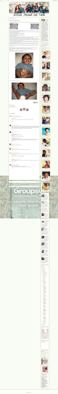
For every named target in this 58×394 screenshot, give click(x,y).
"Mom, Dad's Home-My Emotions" (44, 318)
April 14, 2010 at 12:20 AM (18, 159)
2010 (43, 271)
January (44, 322)
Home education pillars (44, 338)
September (44, 275)
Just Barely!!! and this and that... (45, 300)
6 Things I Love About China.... (46, 202)
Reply (12, 129)
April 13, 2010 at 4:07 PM (17, 115)
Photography (43, 332)
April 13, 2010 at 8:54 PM (16, 148)
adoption (43, 330)
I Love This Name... (44, 308)
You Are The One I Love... (44, 294)
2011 (43, 270)
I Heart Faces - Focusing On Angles (46, 221)
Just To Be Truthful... (46, 195)
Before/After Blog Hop (44, 282)
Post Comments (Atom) (26, 184)
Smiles (44, 283)
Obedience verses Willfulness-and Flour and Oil (46, 229)
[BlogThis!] (12, 106)
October (44, 274)
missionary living (44, 335)
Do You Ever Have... (44, 285)
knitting (47, 338)
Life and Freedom (44, 316)
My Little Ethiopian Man (46, 243)
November (44, 273)
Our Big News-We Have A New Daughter (46, 251)
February (44, 321)
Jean (12, 131)
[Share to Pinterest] (14, 106)
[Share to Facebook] (13, 106)
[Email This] (11, 106)
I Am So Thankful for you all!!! (44, 291)
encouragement (45, 337)
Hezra (12, 148)
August (44, 276)
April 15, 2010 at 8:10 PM (16, 164)
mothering (43, 331)
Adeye (12, 152)
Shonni (47, 19)
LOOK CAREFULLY (46, 213)
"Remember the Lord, (44, 301)
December (44, 272)
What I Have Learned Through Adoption (44, 287)
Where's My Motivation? (44, 303)
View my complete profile (45, 42)
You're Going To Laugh (46, 258)
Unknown (12, 115)
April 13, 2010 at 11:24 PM (16, 152)
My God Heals (44, 289)
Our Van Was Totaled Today (46, 236)
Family (43, 329)
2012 (43, 269)
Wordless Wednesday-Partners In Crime (45, 310)
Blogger (30, 392)
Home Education (44, 336)
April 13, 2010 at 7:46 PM (16, 131)
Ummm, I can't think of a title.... (45, 296)
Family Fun (45, 334)
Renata (12, 164)
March (44, 320)
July (43, 277)
